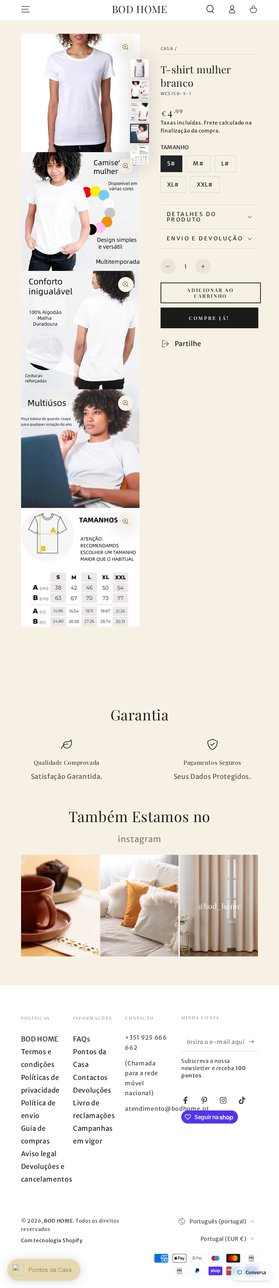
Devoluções (92, 1090)
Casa (167, 48)
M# (198, 163)
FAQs (81, 1039)
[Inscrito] (253, 1041)
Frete (211, 122)
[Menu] (25, 9)
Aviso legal (39, 1154)
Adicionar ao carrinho (210, 292)
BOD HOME (40, 1039)
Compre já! (209, 318)
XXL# (205, 184)
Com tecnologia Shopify (52, 1240)
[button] (210, 9)
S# (171, 163)
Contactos (90, 1077)
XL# (173, 184)
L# (225, 163)
